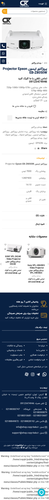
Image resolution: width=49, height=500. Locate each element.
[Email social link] (38, 148)
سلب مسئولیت (16, 355)
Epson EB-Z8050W (25, 164)
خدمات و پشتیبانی (14, 350)
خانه (45, 63)
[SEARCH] (4, 11)
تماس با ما (40, 350)
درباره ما (41, 345)
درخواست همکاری (37, 355)
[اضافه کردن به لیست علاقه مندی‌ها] (28, 244)
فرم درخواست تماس (36, 359)
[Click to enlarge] (42, 54)
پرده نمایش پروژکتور (19, 131)
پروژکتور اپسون (39, 135)
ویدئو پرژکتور (36, 63)
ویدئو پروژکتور (36, 138)
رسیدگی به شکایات (14, 345)
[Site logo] (24, 4)
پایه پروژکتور (34, 131)
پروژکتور (6, 131)
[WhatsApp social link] (35, 148)
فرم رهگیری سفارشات (13, 359)
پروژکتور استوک (25, 135)
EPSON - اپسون (36, 143)
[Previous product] (8, 63)
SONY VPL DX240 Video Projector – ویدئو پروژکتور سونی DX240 (13, 260)
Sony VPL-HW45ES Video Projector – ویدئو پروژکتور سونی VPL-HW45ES (36, 269)
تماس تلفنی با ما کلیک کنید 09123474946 (32, 80)
